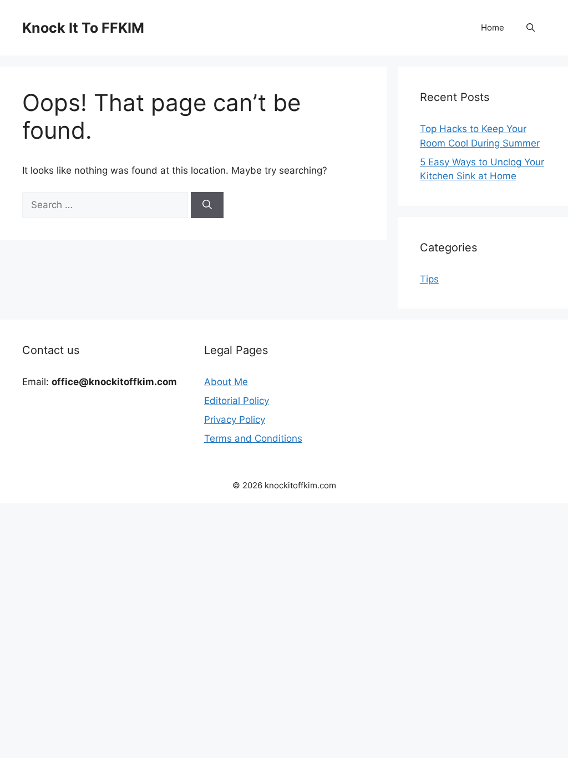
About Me (226, 381)
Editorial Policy (236, 400)
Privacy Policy (234, 419)
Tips (429, 279)
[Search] (207, 205)
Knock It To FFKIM (83, 27)
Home (492, 27)
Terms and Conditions (253, 438)
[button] (530, 27)
